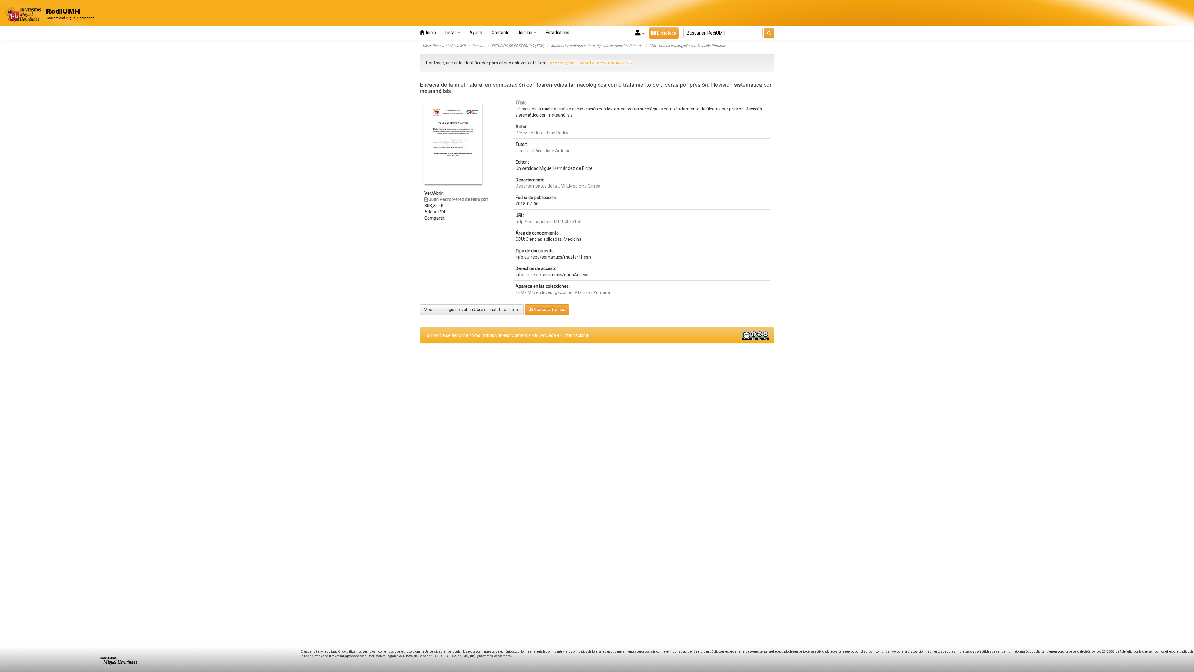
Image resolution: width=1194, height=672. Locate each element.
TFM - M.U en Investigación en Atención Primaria (687, 46)
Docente (478, 46)
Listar (451, 32)
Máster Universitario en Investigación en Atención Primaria (596, 46)
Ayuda (476, 32)
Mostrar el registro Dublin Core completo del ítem (472, 309)
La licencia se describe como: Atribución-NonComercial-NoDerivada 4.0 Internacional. (507, 335)
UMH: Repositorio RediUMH (444, 46)
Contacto (501, 32)
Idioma (526, 32)
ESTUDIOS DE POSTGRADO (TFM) (518, 46)
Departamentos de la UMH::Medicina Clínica (558, 186)
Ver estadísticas (549, 309)
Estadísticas (557, 32)
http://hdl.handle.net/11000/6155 (548, 221)
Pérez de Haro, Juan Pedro (542, 132)
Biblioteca (666, 32)
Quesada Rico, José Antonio (543, 150)
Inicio (430, 32)
